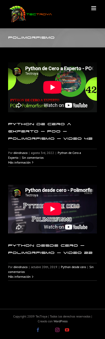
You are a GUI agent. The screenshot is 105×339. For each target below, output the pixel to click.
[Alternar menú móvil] (94, 8)
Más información (19, 162)
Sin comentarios (33, 158)
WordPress (61, 321)
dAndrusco (20, 153)
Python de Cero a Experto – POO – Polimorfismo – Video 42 (50, 131)
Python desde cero (73, 267)
